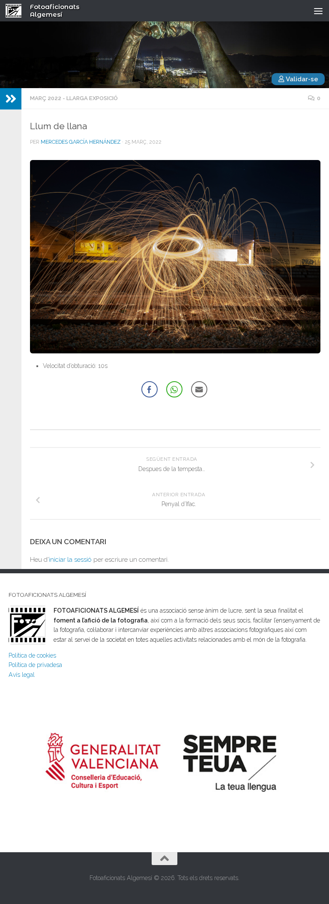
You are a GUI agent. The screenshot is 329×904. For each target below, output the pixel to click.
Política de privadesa (35, 664)
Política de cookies (32, 655)
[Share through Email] (199, 389)
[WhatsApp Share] (174, 389)
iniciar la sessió (70, 559)
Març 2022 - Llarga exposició (74, 98)
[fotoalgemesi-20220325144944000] (175, 256)
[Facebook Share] (149, 389)
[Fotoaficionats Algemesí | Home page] (16, 11)
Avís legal (22, 674)
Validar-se (301, 79)
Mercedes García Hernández (81, 142)
